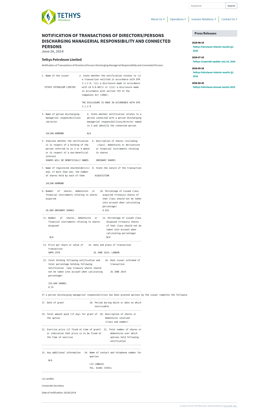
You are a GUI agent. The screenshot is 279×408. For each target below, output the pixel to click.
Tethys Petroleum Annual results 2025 (214, 87)
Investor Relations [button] (202, 19)
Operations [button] (177, 19)
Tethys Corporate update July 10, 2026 (214, 61)
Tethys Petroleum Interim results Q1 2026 (213, 74)
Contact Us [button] (228, 19)
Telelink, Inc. (230, 405)
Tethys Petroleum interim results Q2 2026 (213, 48)
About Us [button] (156, 19)
